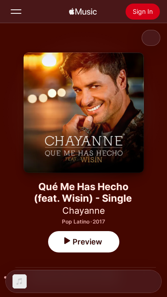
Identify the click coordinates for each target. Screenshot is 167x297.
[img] (83, 12)
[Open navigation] (16, 11)
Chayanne (83, 210)
